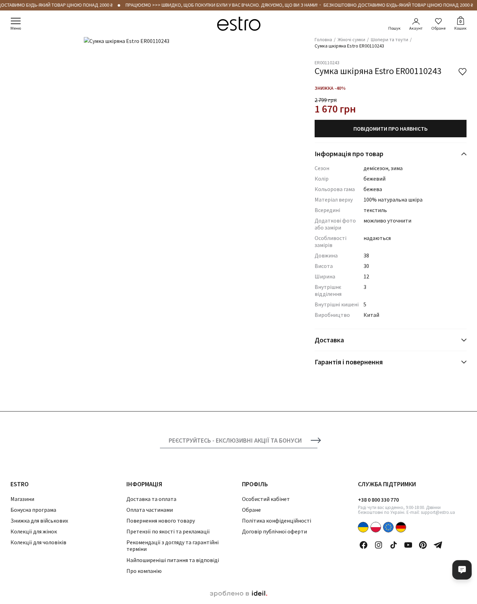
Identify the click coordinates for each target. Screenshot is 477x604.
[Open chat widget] (462, 570)
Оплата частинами (149, 509)
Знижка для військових (39, 520)
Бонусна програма (33, 509)
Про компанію (144, 570)
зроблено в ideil (238, 594)
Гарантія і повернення (349, 361)
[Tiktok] (393, 545)
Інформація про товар (349, 153)
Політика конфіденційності (276, 520)
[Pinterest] (422, 545)
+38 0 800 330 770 (378, 499)
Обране (438, 28)
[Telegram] (438, 545)
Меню (15, 28)
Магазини (22, 498)
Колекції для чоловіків (38, 542)
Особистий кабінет (266, 498)
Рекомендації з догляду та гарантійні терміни (172, 545)
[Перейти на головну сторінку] (238, 24)
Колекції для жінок (33, 531)
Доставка (329, 339)
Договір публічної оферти (274, 531)
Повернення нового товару (160, 520)
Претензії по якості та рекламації (168, 531)
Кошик (460, 24)
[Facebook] (363, 545)
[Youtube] (408, 545)
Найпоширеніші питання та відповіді (172, 559)
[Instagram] (378, 545)
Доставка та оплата (151, 498)
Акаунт (416, 28)
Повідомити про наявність (390, 128)
